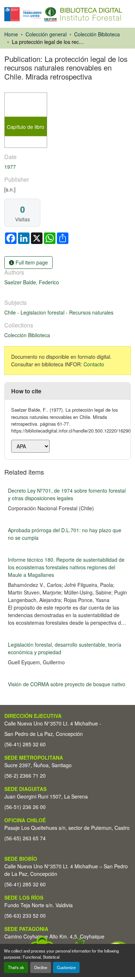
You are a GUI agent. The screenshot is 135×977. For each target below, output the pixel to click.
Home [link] (11, 34)
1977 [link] (10, 166)
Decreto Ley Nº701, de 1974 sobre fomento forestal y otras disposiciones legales (67, 494)
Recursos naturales (91, 312)
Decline (40, 967)
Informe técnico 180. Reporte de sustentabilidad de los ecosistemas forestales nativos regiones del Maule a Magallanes (66, 567)
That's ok (16, 967)
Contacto (94, 364)
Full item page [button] (31, 262)
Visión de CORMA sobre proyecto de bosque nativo (66, 684)
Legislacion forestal (43, 312)
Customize (66, 967)
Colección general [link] (46, 34)
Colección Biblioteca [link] (97, 34)
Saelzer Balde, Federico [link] (31, 282)
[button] (63, 14)
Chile (10, 312)
